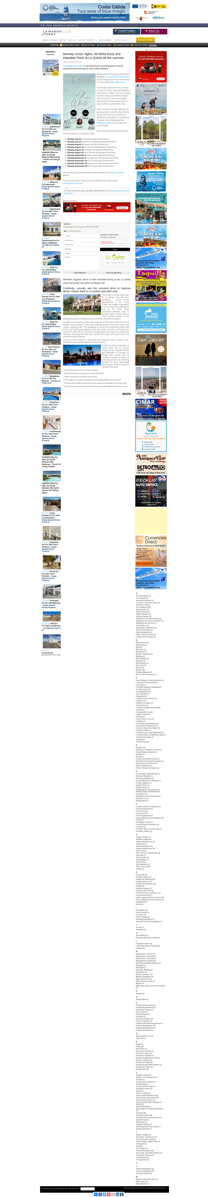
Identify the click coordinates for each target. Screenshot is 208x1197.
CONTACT (49, 25)
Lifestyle (62, 40)
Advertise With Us (161, 1188)
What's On (72, 40)
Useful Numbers (105, 40)
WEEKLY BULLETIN (72, 25)
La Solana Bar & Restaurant (117, 77)
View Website (80, 272)
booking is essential (105, 123)
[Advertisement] (151, 521)
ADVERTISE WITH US (59, 25)
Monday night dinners (116, 82)
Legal (147, 1188)
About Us (152, 1188)
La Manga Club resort (73, 66)
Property (90, 40)
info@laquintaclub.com (73, 183)
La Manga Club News (49, 40)
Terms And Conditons (129, 1188)
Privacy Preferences (87, 1189)
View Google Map (113, 272)
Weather (81, 40)
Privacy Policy (140, 1188)
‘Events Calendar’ (116, 172)
